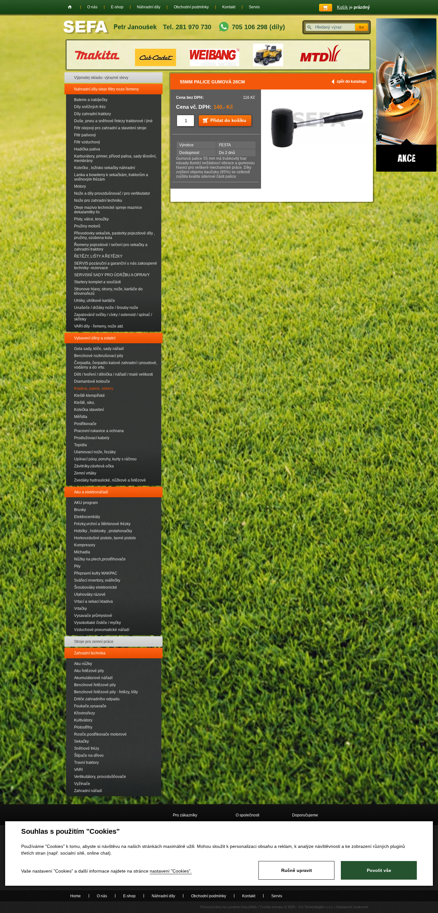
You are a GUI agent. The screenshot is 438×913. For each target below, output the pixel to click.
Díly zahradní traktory (92, 114)
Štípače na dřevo (89, 755)
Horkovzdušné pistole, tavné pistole (105, 538)
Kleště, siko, (84, 402)
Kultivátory (83, 720)
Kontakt (228, 7)
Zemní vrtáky (85, 473)
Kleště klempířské (89, 395)
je (353, 7)
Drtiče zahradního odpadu (97, 699)
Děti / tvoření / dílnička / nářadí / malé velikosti (113, 374)
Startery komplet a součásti (97, 282)
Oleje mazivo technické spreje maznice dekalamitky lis (108, 209)
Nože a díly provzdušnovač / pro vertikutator (112, 193)
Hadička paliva (87, 149)
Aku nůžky (83, 663)
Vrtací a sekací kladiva (93, 601)
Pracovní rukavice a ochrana (99, 431)
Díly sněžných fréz (90, 107)
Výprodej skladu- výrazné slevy (101, 77)
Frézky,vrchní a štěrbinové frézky (102, 524)
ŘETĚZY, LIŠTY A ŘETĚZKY (98, 256)
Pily (77, 566)
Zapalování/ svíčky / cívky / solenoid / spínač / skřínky (113, 316)
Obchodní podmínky (191, 7)
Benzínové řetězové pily (95, 685)
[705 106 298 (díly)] (224, 27)
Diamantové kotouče (92, 381)
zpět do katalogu (351, 81)
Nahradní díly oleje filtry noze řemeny (106, 89)
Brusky (80, 510)
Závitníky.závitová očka (94, 466)
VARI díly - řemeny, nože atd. (99, 326)
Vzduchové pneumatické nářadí (101, 629)
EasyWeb (249, 907)
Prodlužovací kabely (91, 438)
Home (70, 7)
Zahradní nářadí (88, 791)
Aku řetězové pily (89, 671)
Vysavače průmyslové (93, 615)
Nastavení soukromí (352, 907)
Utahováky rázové (89, 594)
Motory (80, 186)
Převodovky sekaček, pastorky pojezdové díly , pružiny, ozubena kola (114, 235)
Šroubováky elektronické (95, 587)
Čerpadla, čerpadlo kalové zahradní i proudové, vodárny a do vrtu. (115, 365)
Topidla (80, 445)
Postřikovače (85, 424)
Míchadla (82, 552)
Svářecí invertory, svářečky (97, 580)
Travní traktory (86, 762)
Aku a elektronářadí (91, 492)
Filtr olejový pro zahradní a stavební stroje (110, 128)
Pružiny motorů (87, 226)
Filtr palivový (85, 135)
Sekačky (81, 741)
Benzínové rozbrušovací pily (98, 356)
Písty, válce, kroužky (91, 219)
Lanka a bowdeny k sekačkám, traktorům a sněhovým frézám (111, 177)
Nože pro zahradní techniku (98, 200)
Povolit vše (379, 870)
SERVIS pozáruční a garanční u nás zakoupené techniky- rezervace (115, 265)
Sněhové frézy (86, 748)
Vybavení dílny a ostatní (94, 338)
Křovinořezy (84, 713)
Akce (406, 95)
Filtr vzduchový (87, 142)
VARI (78, 769)
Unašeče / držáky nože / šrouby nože (106, 307)
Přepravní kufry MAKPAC (95, 573)
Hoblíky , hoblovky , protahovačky (103, 531)
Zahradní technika (89, 653)
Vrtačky (80, 608)
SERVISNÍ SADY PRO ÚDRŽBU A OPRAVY (112, 275)
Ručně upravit (296, 870)
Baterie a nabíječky (90, 100)
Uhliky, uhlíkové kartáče (94, 300)
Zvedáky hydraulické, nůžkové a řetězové (110, 480)
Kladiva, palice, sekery (93, 388)
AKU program (86, 502)
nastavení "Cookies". (171, 871)
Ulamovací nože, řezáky (95, 452)
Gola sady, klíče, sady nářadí (99, 348)
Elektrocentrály (87, 517)
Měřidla (80, 416)
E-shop (117, 7)
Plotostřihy (83, 727)
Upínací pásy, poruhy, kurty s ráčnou (105, 459)
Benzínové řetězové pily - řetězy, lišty (106, 692)
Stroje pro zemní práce (94, 641)
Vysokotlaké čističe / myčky (97, 622)
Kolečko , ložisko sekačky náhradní (104, 168)
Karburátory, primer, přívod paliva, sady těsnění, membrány (115, 158)
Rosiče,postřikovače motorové (100, 734)
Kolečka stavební (89, 409)
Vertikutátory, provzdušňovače (100, 776)
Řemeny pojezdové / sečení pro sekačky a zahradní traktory (110, 247)
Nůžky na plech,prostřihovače (100, 559)
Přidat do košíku (228, 120)
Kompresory (84, 545)
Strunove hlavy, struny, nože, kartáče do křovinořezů (108, 291)
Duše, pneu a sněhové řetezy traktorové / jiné (113, 121)
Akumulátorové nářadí (93, 678)
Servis (254, 7)
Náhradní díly (148, 7)
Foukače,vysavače (90, 706)
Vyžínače (82, 783)
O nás (92, 7)
